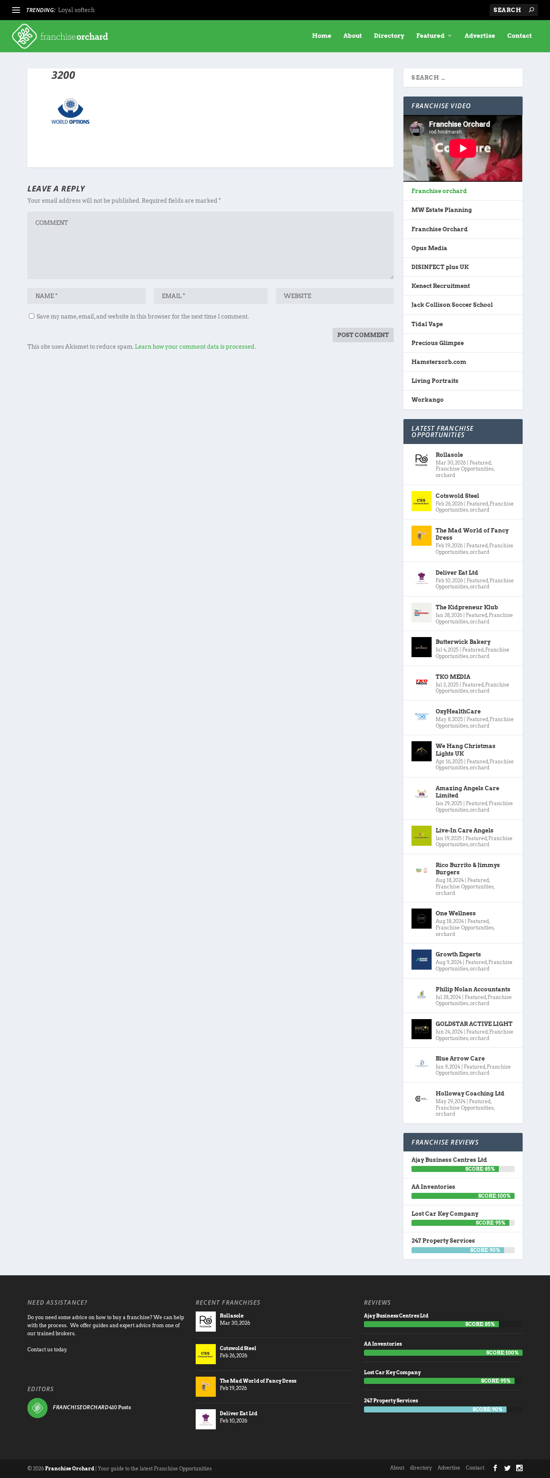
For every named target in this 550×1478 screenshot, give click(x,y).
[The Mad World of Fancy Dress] (421, 536)
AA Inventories (433, 1187)
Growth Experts (458, 954)
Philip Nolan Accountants (473, 989)
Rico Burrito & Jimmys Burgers (468, 869)
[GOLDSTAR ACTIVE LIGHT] (421, 1029)
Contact (519, 36)
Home (321, 36)
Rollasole (449, 455)
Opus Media (429, 248)
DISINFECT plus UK (440, 267)
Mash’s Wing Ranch (86, 10)
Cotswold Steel (457, 496)
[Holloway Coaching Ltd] (421, 1099)
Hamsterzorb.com (438, 362)
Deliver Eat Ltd (457, 572)
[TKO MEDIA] (421, 682)
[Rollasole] (421, 460)
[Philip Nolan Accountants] (421, 995)
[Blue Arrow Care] (421, 1064)
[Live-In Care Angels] (421, 836)
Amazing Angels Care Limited (467, 792)
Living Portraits (435, 381)
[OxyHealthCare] (421, 717)
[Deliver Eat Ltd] (421, 578)
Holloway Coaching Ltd (470, 1093)
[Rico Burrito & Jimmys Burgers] (421, 870)
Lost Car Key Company (444, 1214)
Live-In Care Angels (465, 830)
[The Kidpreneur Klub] (421, 612)
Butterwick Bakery (463, 642)
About (352, 36)
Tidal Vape (427, 324)
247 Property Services (443, 1240)
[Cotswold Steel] (421, 501)
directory (421, 1468)
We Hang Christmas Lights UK (466, 749)
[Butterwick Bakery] (421, 647)
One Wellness (456, 913)
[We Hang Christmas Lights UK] (421, 751)
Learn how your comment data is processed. (195, 346)
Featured (430, 36)
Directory (389, 36)
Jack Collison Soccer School (452, 305)
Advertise (480, 36)
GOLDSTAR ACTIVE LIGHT (474, 1024)
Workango (427, 400)
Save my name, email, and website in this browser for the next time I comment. (143, 316)
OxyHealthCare (458, 711)
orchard (445, 475)
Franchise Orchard (439, 229)
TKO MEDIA (453, 677)
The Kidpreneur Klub (467, 607)
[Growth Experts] (421, 960)
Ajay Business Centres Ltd (449, 1160)
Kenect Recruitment (440, 286)
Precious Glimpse (437, 343)
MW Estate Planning (441, 210)
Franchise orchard (439, 191)
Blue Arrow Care (460, 1058)
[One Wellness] (421, 919)
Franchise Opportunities (465, 469)
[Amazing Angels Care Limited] (421, 793)
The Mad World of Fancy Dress (472, 534)
